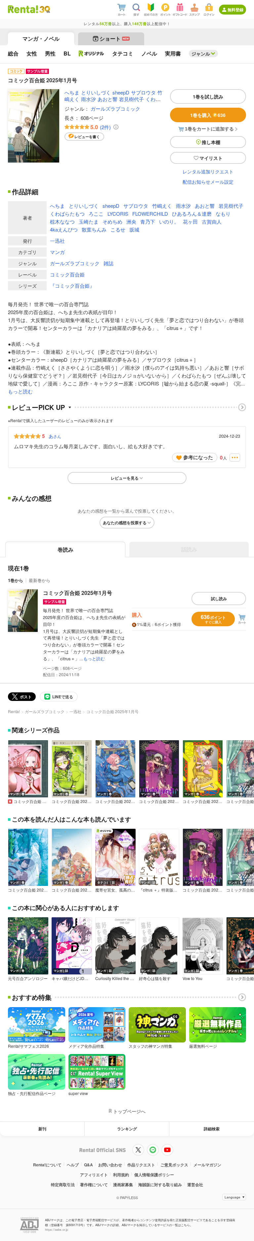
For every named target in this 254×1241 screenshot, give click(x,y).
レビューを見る (125, 478)
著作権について (94, 1184)
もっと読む (20, 391)
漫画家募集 (123, 1184)
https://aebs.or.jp (56, 1229)
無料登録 (235, 10)
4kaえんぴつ (64, 229)
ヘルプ (73, 1165)
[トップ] (23, 9)
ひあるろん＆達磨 (192, 213)
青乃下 (147, 221)
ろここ (96, 213)
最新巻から (39, 580)
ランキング (127, 1129)
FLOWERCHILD (150, 213)
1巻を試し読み (208, 96)
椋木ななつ (62, 221)
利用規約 (121, 1175)
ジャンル (200, 53)
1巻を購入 (208, 115)
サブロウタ (143, 92)
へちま (71, 92)
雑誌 (108, 263)
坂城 (134, 229)
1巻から (15, 580)
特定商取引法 (63, 1184)
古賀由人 (212, 221)
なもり (223, 213)
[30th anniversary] (44, 9)
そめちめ (112, 221)
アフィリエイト (94, 1175)
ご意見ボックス (174, 1165)
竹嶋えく (162, 205)
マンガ (57, 251)
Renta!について (47, 1165)
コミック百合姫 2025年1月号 (77, 593)
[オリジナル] (91, 53)
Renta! (14, 711)
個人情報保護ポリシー (154, 1175)
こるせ (117, 229)
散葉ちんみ (94, 229)
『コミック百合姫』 (72, 285)
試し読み (219, 599)
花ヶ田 (190, 221)
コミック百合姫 (67, 274)
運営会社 (195, 1184)
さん (55, 436)
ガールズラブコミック (115, 108)
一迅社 (57, 240)
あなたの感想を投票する (125, 523)
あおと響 (107, 98)
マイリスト (211, 158)
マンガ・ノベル (41, 38)
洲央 (131, 221)
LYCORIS (117, 213)
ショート (114, 38)
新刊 (42, 1129)
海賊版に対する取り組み (160, 1184)
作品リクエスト (141, 1165)
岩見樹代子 (131, 98)
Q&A (88, 1165)
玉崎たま (89, 221)
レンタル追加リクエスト (208, 171)
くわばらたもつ (67, 213)
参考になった (198, 457)
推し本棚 (211, 142)
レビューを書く (87, 136)
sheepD (120, 92)
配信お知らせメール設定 (208, 181)
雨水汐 (88, 98)
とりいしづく (96, 92)
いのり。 (169, 221)
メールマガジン (207, 1165)
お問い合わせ (110, 1165)
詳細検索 (212, 1129)
